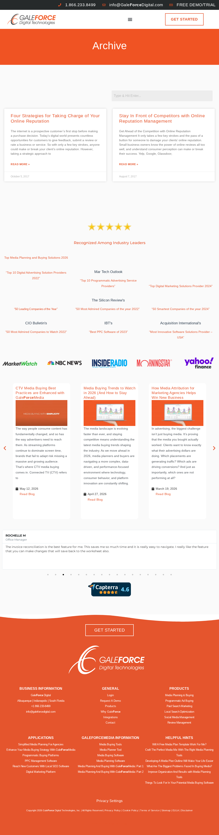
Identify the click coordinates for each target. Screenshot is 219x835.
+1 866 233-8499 (40, 706)
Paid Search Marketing (179, 706)
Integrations (110, 717)
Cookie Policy (130, 810)
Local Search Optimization (179, 711)
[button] (130, 19)
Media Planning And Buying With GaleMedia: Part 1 (111, 766)
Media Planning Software (110, 760)
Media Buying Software (110, 755)
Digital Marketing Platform (40, 771)
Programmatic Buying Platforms (40, 755)
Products (110, 706)
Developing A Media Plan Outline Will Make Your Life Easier (179, 760)
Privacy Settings (109, 801)
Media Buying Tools (110, 744)
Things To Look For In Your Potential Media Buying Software (179, 782)
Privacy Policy (113, 810)
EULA (176, 810)
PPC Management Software (41, 760)
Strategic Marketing (115, 823)
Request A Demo (110, 700)
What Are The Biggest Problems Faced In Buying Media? (179, 766)
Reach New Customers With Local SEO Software (41, 766)
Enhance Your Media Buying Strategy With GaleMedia (40, 749)
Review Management (179, 722)
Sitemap (166, 810)
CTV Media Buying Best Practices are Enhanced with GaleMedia (40, 393)
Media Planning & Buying (179, 695)
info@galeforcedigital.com (41, 711)
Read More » (20, 164)
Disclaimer (187, 810)
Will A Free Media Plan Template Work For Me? (179, 744)
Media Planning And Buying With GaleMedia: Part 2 (111, 771)
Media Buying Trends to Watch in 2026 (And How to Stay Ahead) (109, 393)
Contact (110, 722)
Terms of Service (150, 810)
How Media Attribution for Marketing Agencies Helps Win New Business (174, 393)
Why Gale (110, 711)
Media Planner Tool (110, 749)
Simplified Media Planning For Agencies (40, 744)
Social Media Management (179, 717)
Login (110, 695)
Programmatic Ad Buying (179, 700)
